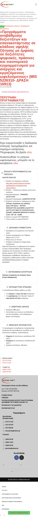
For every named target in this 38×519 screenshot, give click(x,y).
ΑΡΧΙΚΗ (4, 486)
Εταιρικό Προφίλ (7, 395)
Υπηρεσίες (5, 397)
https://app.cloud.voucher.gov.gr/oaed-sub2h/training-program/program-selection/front (18, 185)
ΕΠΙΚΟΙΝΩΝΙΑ (5, 509)
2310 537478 (6, 360)
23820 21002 (6, 369)
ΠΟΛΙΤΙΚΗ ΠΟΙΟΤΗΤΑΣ (8, 408)
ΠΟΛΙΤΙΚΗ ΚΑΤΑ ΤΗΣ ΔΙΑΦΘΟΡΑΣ (11, 405)
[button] (2, 26)
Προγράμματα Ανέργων (17, 12)
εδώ (29, 152)
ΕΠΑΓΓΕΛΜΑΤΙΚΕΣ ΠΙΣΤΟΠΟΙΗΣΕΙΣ (11, 498)
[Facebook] (16, 457)
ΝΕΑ (3, 505)
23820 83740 (6, 372)
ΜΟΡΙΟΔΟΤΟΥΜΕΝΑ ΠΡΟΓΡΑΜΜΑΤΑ (12, 501)
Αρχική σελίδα (4, 12)
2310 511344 (6, 363)
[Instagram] (21, 457)
